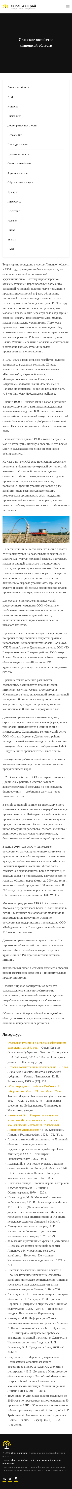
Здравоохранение (18, 173)
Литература (14, 201)
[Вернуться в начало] (19, 6)
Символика (14, 116)
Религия (12, 220)
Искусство (14, 211)
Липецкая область (18, 87)
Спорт (11, 230)
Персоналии (15, 134)
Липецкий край (19, 1453)
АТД (10, 97)
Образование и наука (20, 182)
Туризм (12, 239)
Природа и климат (18, 144)
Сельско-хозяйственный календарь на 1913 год (38, 1067)
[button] (67, 6)
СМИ (11, 248)
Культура (13, 192)
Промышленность (18, 154)
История (13, 106)
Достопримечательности (22, 125)
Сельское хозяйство (19, 163)
